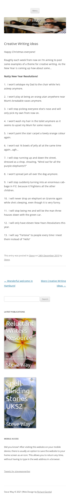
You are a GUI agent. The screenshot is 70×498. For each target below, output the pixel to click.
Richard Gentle (44, 491)
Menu (35, 10)
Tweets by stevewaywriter (17, 471)
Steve (32, 255)
